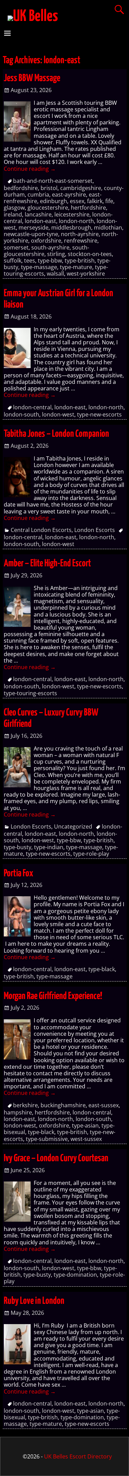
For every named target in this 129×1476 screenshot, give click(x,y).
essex (77, 201)
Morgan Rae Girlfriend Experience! (53, 996)
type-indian (48, 847)
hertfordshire (88, 207)
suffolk (12, 260)
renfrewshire (80, 240)
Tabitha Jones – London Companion (56, 434)
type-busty (17, 847)
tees (29, 260)
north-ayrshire (80, 234)
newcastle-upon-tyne (31, 234)
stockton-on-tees (90, 254)
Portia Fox (18, 873)
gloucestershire (48, 207)
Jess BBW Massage (32, 78)
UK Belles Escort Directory (78, 1456)
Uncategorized (73, 826)
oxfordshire (46, 240)
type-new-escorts (99, 414)
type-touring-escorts (30, 693)
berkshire (25, 1105)
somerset (16, 247)
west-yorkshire (86, 273)
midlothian (108, 227)
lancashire (38, 214)
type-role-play (91, 853)
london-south (21, 414)
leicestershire (71, 214)
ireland (13, 214)
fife (109, 201)
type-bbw (50, 260)
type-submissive (47, 1139)
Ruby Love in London (34, 1301)
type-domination (75, 1274)
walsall (55, 273)
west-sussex (86, 1139)
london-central (32, 407)
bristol (49, 188)
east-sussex (103, 1105)
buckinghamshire (63, 1105)
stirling (56, 254)
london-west (58, 414)
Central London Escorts (41, 530)
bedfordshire (21, 188)
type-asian (85, 1125)
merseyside (34, 227)
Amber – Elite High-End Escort (47, 563)
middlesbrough (71, 227)
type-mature (76, 267)
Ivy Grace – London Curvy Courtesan (56, 1158)
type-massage (39, 267)
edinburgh (53, 201)
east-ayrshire (69, 194)
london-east (40, 221)
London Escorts (94, 530)
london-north (76, 221)
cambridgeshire (80, 188)
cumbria (38, 194)
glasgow (14, 207)
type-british (80, 260)
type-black (101, 969)
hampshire (18, 1112)
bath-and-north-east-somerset (53, 181)
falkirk (95, 201)
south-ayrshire (50, 247)
